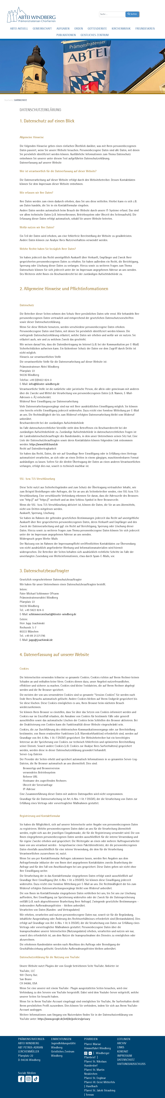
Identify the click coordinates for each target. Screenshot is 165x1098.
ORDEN (78, 29)
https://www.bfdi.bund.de (43, 444)
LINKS (120, 1047)
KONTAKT (122, 1052)
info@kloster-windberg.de (44, 384)
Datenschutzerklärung (40, 110)
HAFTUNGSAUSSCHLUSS (131, 1064)
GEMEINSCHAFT (42, 29)
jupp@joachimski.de (41, 640)
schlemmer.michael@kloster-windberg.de (52, 614)
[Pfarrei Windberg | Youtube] (89, 1053)
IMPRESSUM (124, 1056)
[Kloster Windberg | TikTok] (36, 1078)
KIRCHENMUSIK (121, 29)
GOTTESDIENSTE (97, 29)
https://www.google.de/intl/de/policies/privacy (64, 1019)
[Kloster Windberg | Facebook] (21, 1078)
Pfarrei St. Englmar (95, 1078)
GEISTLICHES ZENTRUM (95, 35)
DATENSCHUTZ (126, 1060)
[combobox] (112, 14)
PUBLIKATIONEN (66, 35)
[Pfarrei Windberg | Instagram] (85, 1053)
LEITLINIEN (123, 1039)
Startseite (8, 100)
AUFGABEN (63, 29)
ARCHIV (121, 1043)
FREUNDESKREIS (145, 29)
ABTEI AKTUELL (19, 29)
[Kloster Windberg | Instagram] (29, 1078)
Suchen (133, 14)
